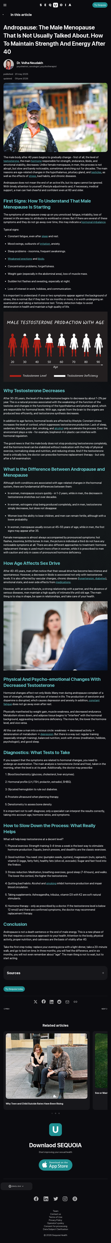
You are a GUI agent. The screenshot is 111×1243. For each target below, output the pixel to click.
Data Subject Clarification (55, 1229)
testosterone (11, 161)
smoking (51, 883)
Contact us (55, 1214)
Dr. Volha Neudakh (30, 63)
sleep (45, 236)
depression (46, 734)
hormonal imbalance (93, 222)
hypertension (86, 578)
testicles (96, 172)
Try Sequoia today (14, 989)
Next (104, 1009)
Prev (7, 1009)
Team (55, 1211)
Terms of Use (55, 1217)
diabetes (100, 578)
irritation (45, 243)
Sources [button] (13, 973)
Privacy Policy (55, 1220)
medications (63, 582)
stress (32, 176)
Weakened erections (20, 258)
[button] (4, 5)
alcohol (58, 428)
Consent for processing (55, 1226)
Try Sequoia (100, 5)
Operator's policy (55, 1223)
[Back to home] (55, 5)
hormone (36, 161)
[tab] (52, 1113)
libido (41, 258)
